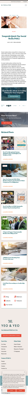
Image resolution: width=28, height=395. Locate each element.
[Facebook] (7, 105)
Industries (3, 351)
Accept (11, 390)
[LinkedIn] (10, 105)
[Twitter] (8, 105)
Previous (15, 105)
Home (10, 15)
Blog (17, 15)
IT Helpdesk (25, 1)
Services (3, 349)
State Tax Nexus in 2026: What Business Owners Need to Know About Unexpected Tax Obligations (14, 181)
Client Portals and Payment (16, 1)
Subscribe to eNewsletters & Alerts (11, 335)
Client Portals (17, 344)
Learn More (8, 159)
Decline (20, 390)
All (19, 105)
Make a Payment (18, 346)
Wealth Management (5, 393)
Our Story (3, 344)
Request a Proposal (18, 349)
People (3, 361)
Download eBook (14, 96)
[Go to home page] (14, 5)
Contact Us (4, 368)
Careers (3, 366)
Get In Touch (7, 123)
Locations (3, 363)
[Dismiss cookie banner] (24, 372)
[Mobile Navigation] (26, 5)
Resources (14, 15)
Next (23, 105)
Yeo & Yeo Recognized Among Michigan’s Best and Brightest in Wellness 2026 (12, 154)
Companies (4, 346)
